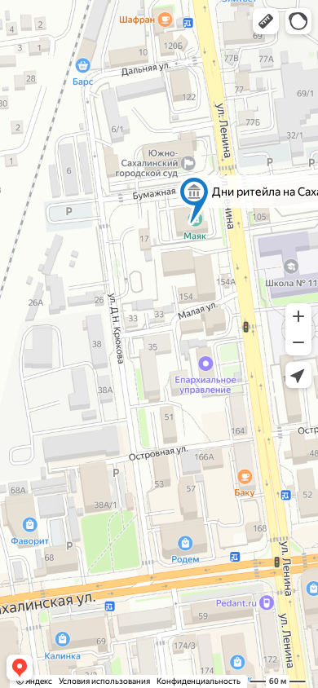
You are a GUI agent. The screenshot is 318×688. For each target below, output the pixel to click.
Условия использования (104, 681)
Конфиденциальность (199, 681)
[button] (266, 21)
